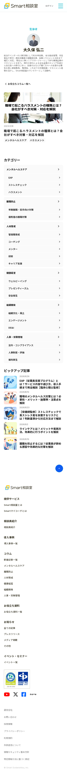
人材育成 (8, 577)
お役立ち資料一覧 (13, 611)
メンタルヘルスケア (16, 140)
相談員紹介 (9, 527)
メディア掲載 (10, 640)
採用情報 (8, 723)
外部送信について (12, 745)
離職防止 (8, 571)
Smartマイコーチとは (15, 510)
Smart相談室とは (13, 504)
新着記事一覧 (11, 559)
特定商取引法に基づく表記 (16, 759)
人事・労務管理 (12, 595)
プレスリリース (12, 634)
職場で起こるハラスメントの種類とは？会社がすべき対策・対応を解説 (33, 133)
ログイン (49, 6)
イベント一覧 (11, 662)
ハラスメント (37, 140)
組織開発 (8, 589)
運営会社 (8, 709)
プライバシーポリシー (14, 731)
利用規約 (8, 737)
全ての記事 (9, 628)
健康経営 (8, 583)
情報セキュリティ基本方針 (16, 752)
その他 (7, 645)
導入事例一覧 (11, 543)
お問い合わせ (10, 717)
